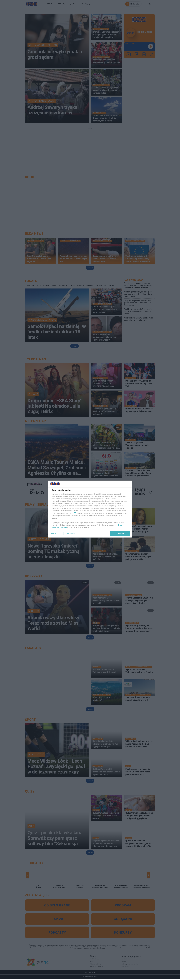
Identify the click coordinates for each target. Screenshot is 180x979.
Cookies (64, 527)
